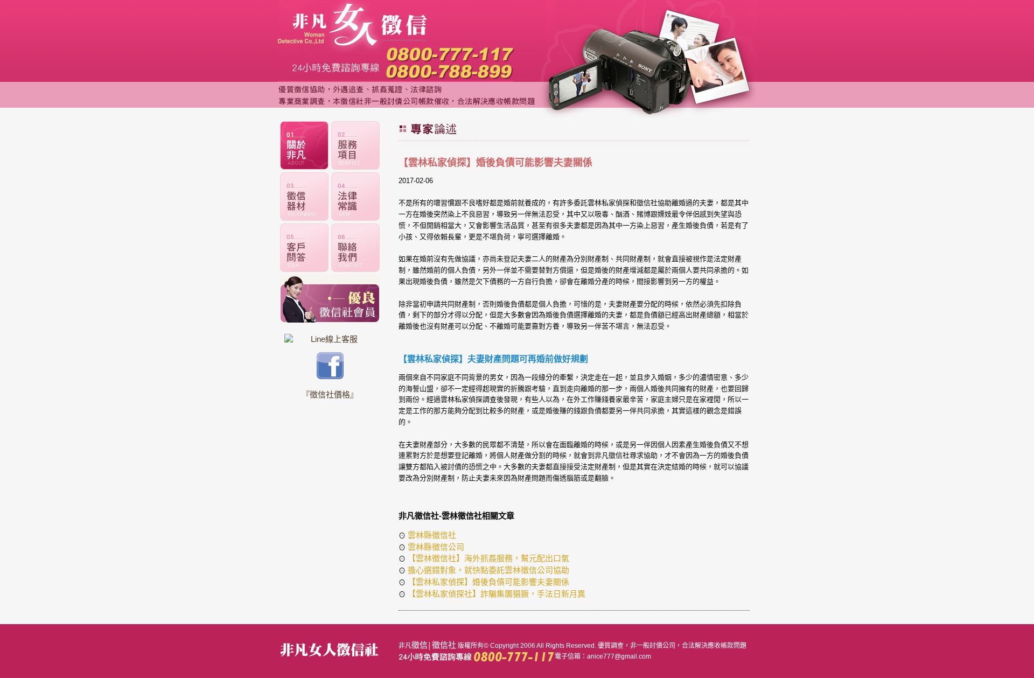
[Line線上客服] (330, 339)
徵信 (419, 644)
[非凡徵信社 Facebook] (330, 376)
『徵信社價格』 (330, 394)
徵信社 (444, 644)
